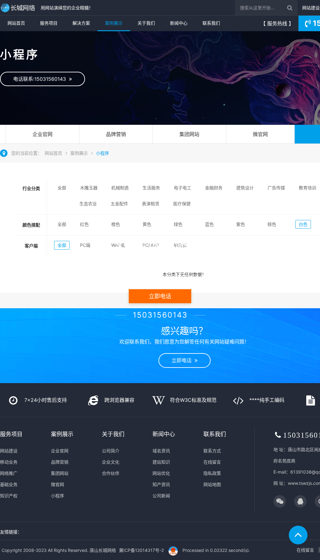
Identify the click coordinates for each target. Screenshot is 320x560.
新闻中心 (179, 23)
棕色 (272, 224)
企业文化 (110, 462)
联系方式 (212, 450)
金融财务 (213, 187)
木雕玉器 (89, 187)
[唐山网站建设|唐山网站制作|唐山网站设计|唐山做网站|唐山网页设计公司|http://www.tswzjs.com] (19, 7)
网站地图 (212, 484)
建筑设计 (245, 187)
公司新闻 (161, 495)
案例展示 (113, 23)
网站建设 (311, 7)
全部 (62, 187)
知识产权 (9, 495)
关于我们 (146, 23)
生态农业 (88, 203)
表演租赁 (150, 203)
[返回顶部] (298, 535)
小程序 (102, 153)
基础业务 (9, 484)
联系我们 (211, 23)
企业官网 (42, 134)
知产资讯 (161, 484)
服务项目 (49, 23)
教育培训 (307, 187)
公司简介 (110, 450)
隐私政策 (212, 473)
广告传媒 (276, 187)
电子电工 (182, 187)
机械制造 (120, 187)
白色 (303, 224)
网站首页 (16, 23)
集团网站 (189, 134)
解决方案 (81, 23)
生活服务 (151, 187)
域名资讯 (161, 450)
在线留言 (212, 462)
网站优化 (161, 473)
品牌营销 (116, 134)
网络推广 (9, 473)
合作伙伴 (110, 473)
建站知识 (161, 462)
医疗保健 (182, 203)
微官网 (260, 134)
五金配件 (119, 203)
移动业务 (9, 462)
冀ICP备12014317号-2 (141, 550)
